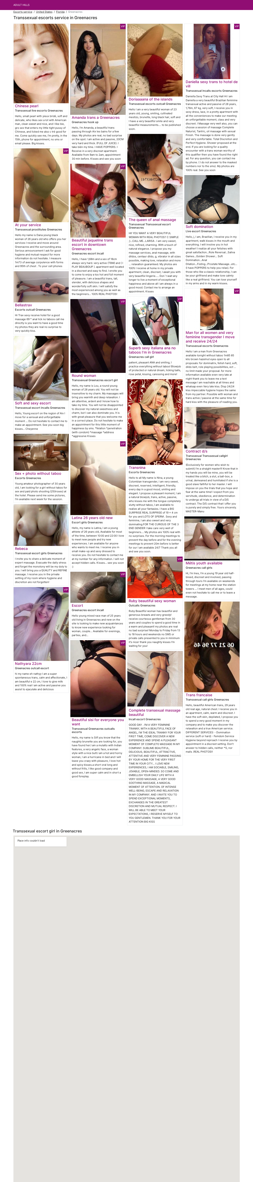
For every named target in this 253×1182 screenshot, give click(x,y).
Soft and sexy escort (33, 403)
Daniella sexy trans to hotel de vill (212, 84)
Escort (77, 605)
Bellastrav (23, 305)
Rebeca (21, 548)
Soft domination (199, 226)
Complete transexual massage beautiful (154, 712)
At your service (28, 225)
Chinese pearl (26, 106)
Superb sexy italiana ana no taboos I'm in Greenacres (152, 350)
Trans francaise (199, 695)
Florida (60, 11)
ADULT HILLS (21, 5)
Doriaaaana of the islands (150, 99)
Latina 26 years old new (92, 518)
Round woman (84, 375)
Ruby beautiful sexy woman (152, 601)
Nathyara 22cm (28, 663)
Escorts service (22, 11)
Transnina (137, 467)
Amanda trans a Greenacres (96, 117)
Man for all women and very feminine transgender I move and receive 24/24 (210, 336)
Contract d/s (196, 451)
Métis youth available (204, 563)
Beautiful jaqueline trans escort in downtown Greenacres (92, 244)
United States (44, 11)
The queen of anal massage (152, 220)
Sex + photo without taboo (38, 473)
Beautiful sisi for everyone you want (98, 722)
